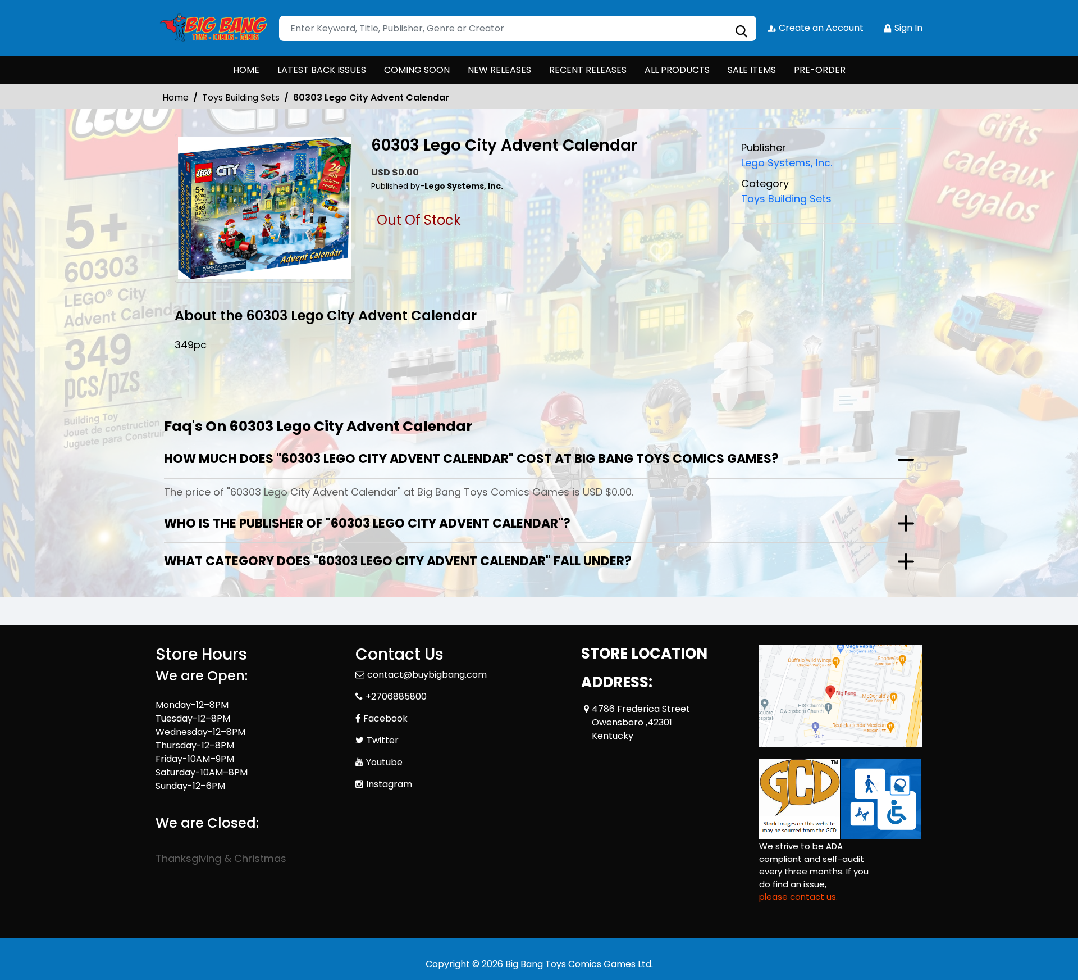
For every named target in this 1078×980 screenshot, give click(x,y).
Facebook (385, 718)
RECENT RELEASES (588, 69)
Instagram (389, 784)
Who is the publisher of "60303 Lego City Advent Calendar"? (367, 523)
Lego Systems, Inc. (786, 163)
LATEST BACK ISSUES (321, 69)
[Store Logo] (212, 28)
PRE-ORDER (820, 69)
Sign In (907, 27)
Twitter (383, 740)
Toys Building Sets (241, 97)
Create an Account (820, 27)
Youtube (384, 762)
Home (175, 97)
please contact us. (798, 896)
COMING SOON (417, 69)
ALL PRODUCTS (677, 69)
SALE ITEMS (752, 69)
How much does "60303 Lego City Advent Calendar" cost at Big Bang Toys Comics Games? (471, 459)
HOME (246, 69)
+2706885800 (396, 696)
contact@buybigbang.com (427, 674)
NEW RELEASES (499, 69)
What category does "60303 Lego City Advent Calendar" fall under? (398, 561)
